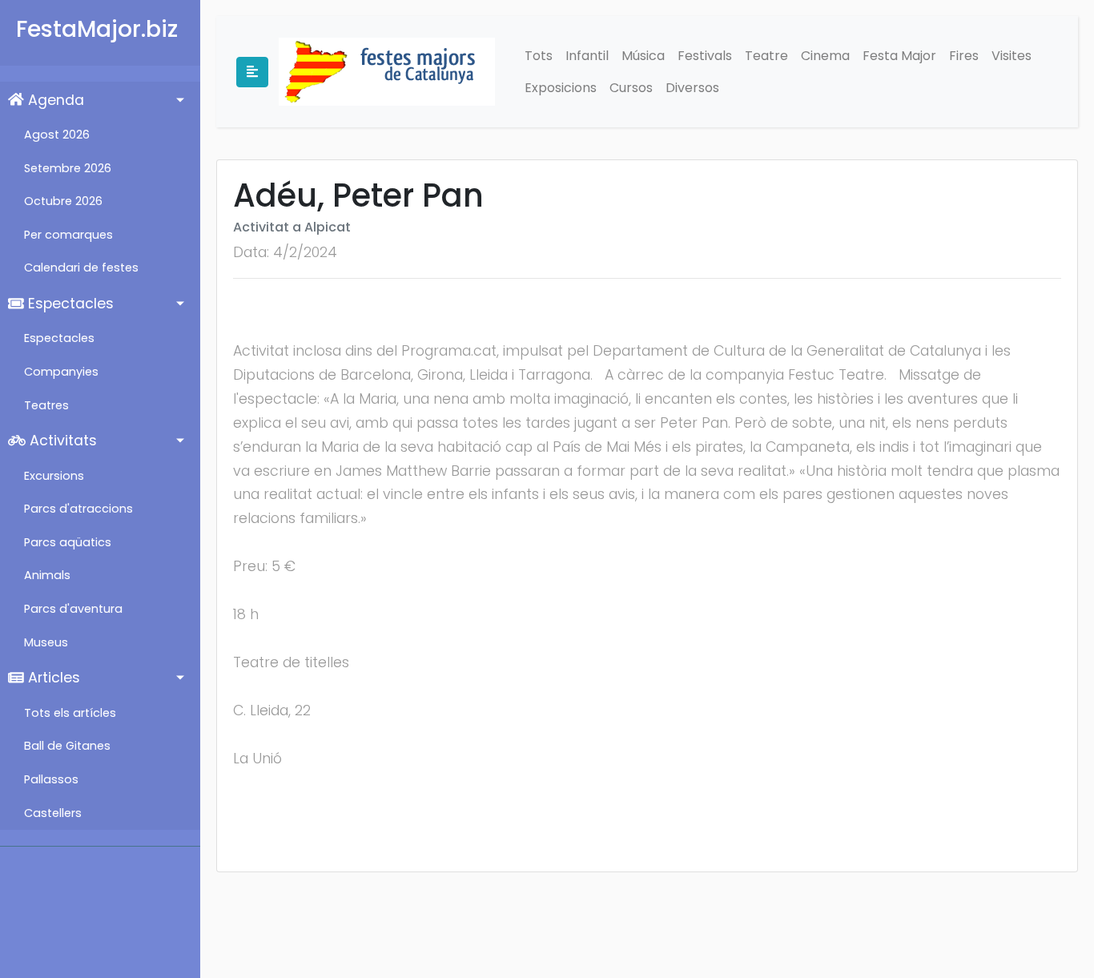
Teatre (766, 55)
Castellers (53, 813)
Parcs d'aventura (73, 609)
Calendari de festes (81, 268)
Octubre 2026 (63, 201)
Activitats (61, 440)
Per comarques (68, 235)
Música (643, 55)
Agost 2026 (57, 135)
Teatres (46, 405)
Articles (52, 677)
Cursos (631, 87)
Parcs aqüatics (67, 542)
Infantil (587, 55)
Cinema (825, 55)
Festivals (705, 55)
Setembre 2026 (67, 168)
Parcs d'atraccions (78, 509)
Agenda (54, 100)
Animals (47, 575)
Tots (539, 55)
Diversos (692, 87)
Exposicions (561, 87)
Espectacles (69, 303)
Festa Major (899, 55)
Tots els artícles (70, 713)
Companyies (61, 372)
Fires (964, 55)
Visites (1011, 55)
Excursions (54, 476)
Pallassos (51, 779)
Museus (46, 642)
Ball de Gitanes (67, 746)
